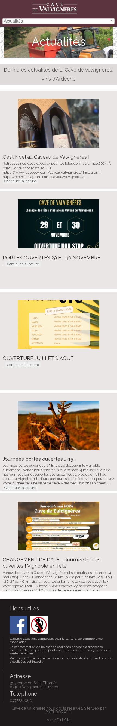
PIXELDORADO (58, 712)
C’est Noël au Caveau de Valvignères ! (46, 157)
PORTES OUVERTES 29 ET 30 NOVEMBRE (51, 257)
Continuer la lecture (20, 181)
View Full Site (58, 720)
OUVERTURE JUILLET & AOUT (38, 358)
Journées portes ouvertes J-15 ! (39, 459)
